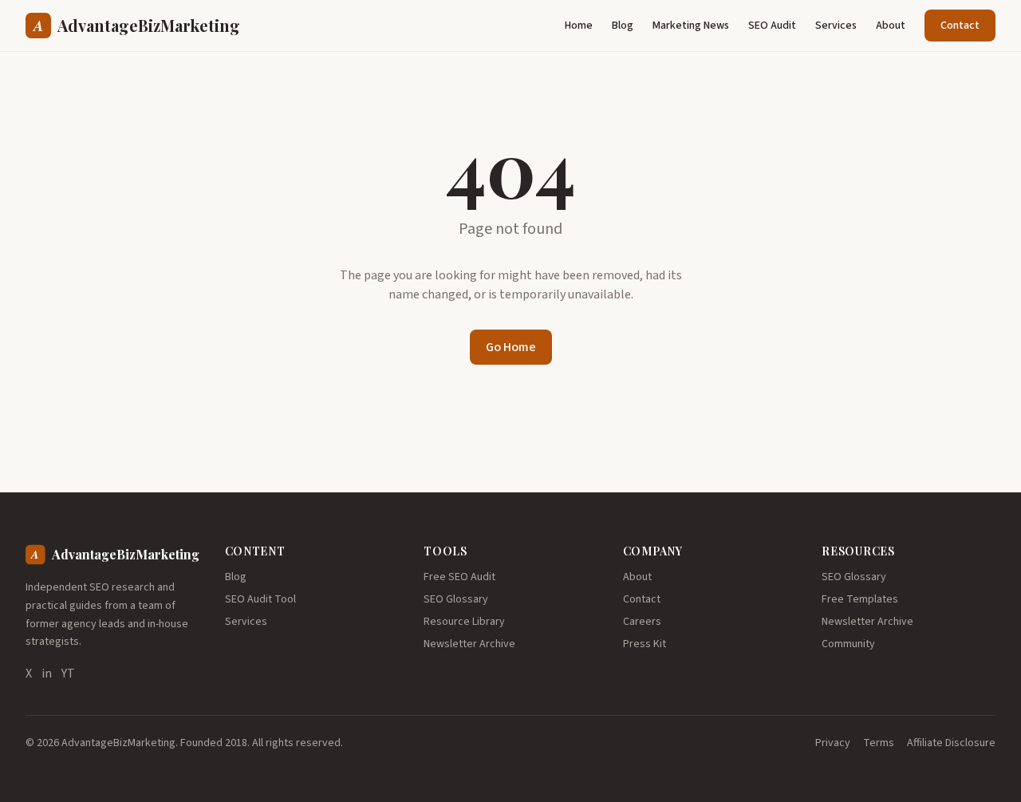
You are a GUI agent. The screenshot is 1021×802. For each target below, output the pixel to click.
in (46, 673)
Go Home (511, 347)
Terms (878, 743)
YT (68, 673)
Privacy (832, 743)
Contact (960, 26)
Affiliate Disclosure (951, 743)
